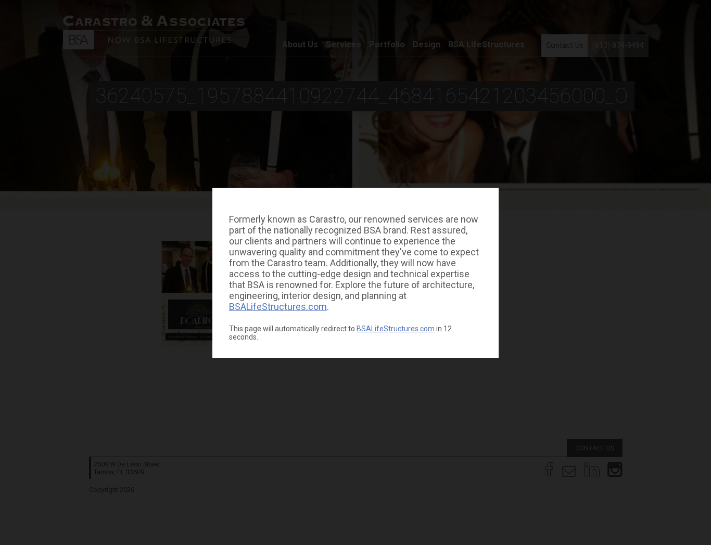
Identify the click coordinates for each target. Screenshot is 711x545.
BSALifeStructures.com (278, 306)
